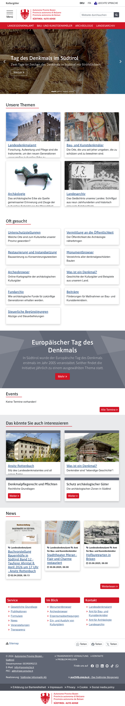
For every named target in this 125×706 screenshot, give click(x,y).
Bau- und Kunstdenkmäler (54, 25)
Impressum (56, 687)
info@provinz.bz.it (24, 667)
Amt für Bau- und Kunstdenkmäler (98, 613)
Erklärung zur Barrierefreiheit (29, 687)
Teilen (83, 644)
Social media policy (102, 687)
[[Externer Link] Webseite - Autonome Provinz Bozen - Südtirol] (41, 14)
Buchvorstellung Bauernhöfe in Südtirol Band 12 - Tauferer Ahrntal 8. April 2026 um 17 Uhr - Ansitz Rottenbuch (23, 561)
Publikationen (19, 611)
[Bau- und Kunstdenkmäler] (92, 126)
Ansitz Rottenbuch (21, 466)
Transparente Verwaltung (72, 656)
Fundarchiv (16, 292)
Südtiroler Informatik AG (34, 677)
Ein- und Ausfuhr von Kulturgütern (62, 622)
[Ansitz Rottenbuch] (33, 447)
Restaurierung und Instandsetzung (32, 252)
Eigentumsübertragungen (64, 616)
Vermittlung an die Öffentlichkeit (90, 232)
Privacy (70, 687)
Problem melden (67, 659)
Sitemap (14, 643)
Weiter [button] (18, 72)
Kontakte (97, 656)
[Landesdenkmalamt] (33, 126)
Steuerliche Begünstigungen (28, 311)
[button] (4, 61)
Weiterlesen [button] (109, 586)
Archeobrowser (18, 272)
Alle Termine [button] (108, 409)
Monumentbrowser (80, 252)
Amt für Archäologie (100, 620)
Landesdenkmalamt (20, 25)
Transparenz (18, 629)
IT (89, 3)
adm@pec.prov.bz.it (22, 670)
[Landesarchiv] (92, 175)
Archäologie (84, 25)
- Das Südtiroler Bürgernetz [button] (94, 677)
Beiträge (73, 292)
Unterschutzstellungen (24, 232)
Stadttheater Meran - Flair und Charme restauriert (62, 558)
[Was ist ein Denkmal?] (92, 447)
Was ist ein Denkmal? (82, 272)
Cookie (83, 687)
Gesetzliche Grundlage (24, 607)
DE (82, 3)
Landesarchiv (105, 25)
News (14, 620)
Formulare (17, 616)
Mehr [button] (61, 376)
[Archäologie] (33, 175)
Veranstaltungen (20, 625)
